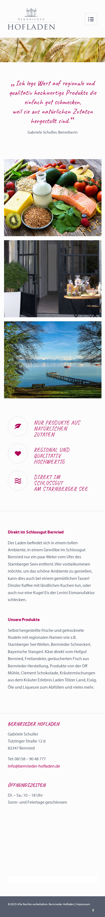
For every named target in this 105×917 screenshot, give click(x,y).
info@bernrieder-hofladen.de (34, 766)
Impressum (83, 904)
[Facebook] (93, 910)
